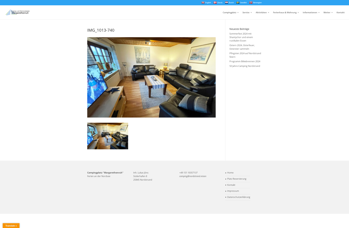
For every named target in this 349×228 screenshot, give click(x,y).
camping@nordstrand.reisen (192, 176)
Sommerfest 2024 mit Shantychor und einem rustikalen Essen (241, 37)
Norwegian (257, 2)
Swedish (243, 2)
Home (230, 172)
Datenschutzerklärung (238, 197)
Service (246, 12)
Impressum (233, 190)
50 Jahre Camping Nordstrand (244, 66)
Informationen (310, 12)
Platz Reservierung (236, 178)
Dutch (231, 2)
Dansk (219, 2)
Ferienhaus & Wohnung (285, 12)
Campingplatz (229, 12)
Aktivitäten (261, 12)
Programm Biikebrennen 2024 (244, 61)
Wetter (327, 12)
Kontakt (341, 12)
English (208, 2)
